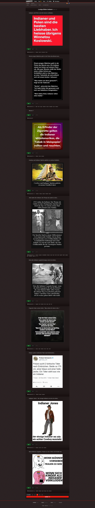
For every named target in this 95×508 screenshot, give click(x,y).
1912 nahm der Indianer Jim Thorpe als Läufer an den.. (43, 197)
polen (40, 52)
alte (49, 304)
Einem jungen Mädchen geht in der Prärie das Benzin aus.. (44, 56)
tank (39, 106)
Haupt (35, 1)
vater (39, 348)
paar (54, 106)
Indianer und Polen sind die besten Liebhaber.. (41, 13)
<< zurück (28, 494)
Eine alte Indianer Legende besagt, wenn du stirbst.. (42, 260)
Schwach (33, 49)
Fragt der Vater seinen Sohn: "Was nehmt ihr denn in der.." (44, 308)
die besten (43, 52)
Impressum (46, 505)
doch (45, 348)
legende (37, 304)
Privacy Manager (50, 505)
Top (39, 1)
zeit (39, 304)
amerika (43, 156)
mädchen (44, 106)
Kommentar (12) (30, 394)
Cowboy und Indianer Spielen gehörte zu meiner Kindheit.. (44, 160)
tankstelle (51, 106)
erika (40, 156)
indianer (37, 52)
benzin (48, 106)
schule (37, 348)
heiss (46, 52)
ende (47, 304)
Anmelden (27, 3)
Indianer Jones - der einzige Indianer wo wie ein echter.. (43, 398)
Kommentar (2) (30, 348)
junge (41, 106)
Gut (29, 49)
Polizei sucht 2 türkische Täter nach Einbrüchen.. (42, 352)
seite (47, 348)
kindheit (47, 193)
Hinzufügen (57, 1)
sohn (50, 348)
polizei (40, 394)
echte (40, 447)
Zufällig (50, 1)
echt (42, 447)
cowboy (41, 193)
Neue (44, 1)
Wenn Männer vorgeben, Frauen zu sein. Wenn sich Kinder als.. (45, 451)
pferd (36, 106)
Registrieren (32, 3)
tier (51, 304)
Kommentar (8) (30, 304)
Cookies (43, 505)
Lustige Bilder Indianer (45, 9)
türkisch (37, 394)
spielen (44, 193)
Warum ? (31, 110)
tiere (45, 304)
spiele (50, 193)
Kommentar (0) (30, 52)
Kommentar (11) (30, 193)
